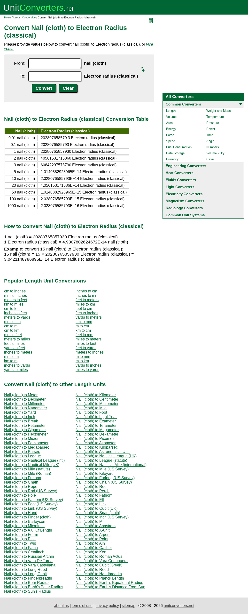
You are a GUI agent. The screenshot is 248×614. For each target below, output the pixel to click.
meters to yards (17, 317)
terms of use (82, 606)
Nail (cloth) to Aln (90, 543)
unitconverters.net (179, 606)
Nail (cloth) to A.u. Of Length (28, 530)
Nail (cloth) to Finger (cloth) (27, 517)
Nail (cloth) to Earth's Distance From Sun (110, 587)
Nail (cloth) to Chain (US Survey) (104, 482)
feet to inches (87, 313)
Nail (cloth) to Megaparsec (26, 447)
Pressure (212, 123)
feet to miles (14, 343)
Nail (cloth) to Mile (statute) (27, 469)
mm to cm (12, 322)
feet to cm (84, 309)
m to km (82, 361)
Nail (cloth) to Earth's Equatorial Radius (109, 583)
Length (171, 111)
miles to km (85, 304)
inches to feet (15, 313)
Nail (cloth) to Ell (90, 500)
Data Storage (175, 153)
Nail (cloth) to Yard (20, 412)
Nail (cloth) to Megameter (97, 430)
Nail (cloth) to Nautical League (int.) (34, 460)
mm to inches (15, 295)
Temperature (215, 117)
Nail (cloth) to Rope (20, 487)
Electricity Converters (184, 194)
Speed (170, 141)
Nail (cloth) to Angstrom (96, 526)
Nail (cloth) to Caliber (94, 548)
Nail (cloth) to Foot (91, 412)
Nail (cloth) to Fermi (21, 535)
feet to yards (86, 348)
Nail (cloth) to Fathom (94, 495)
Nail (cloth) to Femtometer (26, 443)
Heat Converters (179, 173)
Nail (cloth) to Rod (91, 487)
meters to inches (90, 352)
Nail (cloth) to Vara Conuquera (102, 561)
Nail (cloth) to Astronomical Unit (103, 452)
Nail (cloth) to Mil (90, 521)
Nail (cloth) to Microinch (24, 526)
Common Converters (183, 104)
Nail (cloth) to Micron (21, 438)
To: (22, 76)
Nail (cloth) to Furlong (22, 478)
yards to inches (88, 365)
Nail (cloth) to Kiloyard (95, 473)
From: (19, 63)
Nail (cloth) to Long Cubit (25, 574)
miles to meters (88, 339)
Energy (171, 129)
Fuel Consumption (179, 147)
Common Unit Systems (185, 215)
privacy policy (107, 606)
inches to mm (87, 295)
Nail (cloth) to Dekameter (97, 434)
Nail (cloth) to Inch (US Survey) (102, 517)
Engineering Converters (186, 166)
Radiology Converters (184, 208)
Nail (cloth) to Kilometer (96, 395)
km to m (10, 361)
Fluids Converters (181, 180)
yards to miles (16, 370)
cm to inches (15, 291)
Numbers (212, 147)
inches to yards (17, 365)
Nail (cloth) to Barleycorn (25, 521)
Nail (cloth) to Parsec (22, 452)
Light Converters (180, 187)
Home (7, 17)
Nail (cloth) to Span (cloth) (98, 513)
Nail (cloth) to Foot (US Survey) (31, 504)
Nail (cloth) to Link (91, 504)
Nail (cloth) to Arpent (93, 535)
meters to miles (17, 339)
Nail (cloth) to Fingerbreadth (28, 578)
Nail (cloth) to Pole (20, 495)
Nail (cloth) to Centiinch (24, 552)
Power (210, 129)
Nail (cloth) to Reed (92, 569)
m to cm (82, 326)
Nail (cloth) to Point (92, 539)
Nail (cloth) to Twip (20, 543)
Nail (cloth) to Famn (21, 548)
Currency (172, 159)
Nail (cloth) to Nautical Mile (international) (111, 465)
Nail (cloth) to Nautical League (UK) (106, 456)
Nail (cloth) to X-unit (92, 530)
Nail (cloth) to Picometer (96, 438)
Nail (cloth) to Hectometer (26, 434)
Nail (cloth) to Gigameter (25, 430)
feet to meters (87, 300)
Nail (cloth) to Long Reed (25, 569)
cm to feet (12, 309)
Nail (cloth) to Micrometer (97, 404)
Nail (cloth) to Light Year (96, 417)
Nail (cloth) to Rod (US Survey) (30, 491)
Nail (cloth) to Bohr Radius (26, 583)
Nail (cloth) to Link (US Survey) (30, 508)
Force (170, 135)
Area (169, 123)
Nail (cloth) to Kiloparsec (97, 447)
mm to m (11, 357)
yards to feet (14, 348)
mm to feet (13, 335)
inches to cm (86, 291)
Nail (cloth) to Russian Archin (29, 556)
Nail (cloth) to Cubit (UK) (96, 508)
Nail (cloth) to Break (21, 421)
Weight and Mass (218, 111)
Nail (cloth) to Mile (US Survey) (102, 469)
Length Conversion (24, 17)
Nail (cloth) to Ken (91, 552)
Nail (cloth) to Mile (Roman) (27, 473)
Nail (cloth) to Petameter (25, 425)
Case (210, 159)
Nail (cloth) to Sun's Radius (27, 591)
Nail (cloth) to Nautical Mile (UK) (31, 465)
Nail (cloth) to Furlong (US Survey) (105, 478)
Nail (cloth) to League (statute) (101, 460)
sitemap (128, 606)
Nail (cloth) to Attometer (96, 443)
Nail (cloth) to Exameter (96, 421)
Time (209, 135)
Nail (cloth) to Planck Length (100, 578)
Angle (210, 141)
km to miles (13, 304)
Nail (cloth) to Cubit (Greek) (99, 565)
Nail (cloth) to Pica (20, 539)
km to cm (83, 330)
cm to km (11, 330)
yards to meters (89, 317)
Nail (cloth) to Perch (92, 491)
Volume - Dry (215, 153)
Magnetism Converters (185, 201)
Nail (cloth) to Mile (91, 408)
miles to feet (86, 343)
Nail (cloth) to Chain (21, 482)
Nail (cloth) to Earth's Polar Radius (33, 587)
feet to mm (84, 335)
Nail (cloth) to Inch (19, 417)
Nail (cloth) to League (22, 456)
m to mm (83, 357)
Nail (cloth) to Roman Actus (99, 556)
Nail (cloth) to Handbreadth (99, 574)
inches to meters (18, 352)
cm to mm (84, 322)
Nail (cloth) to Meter (21, 395)
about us (61, 606)
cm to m (10, 326)
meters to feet (15, 300)
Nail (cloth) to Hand (20, 513)
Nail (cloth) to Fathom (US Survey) (33, 500)
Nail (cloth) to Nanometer (25, 408)
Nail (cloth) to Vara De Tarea (28, 561)
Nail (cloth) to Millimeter (24, 404)
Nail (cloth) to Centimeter (97, 399)
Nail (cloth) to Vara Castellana (29, 565)
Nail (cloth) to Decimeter (25, 399)
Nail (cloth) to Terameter (96, 425)
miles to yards (87, 370)
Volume (171, 117)
